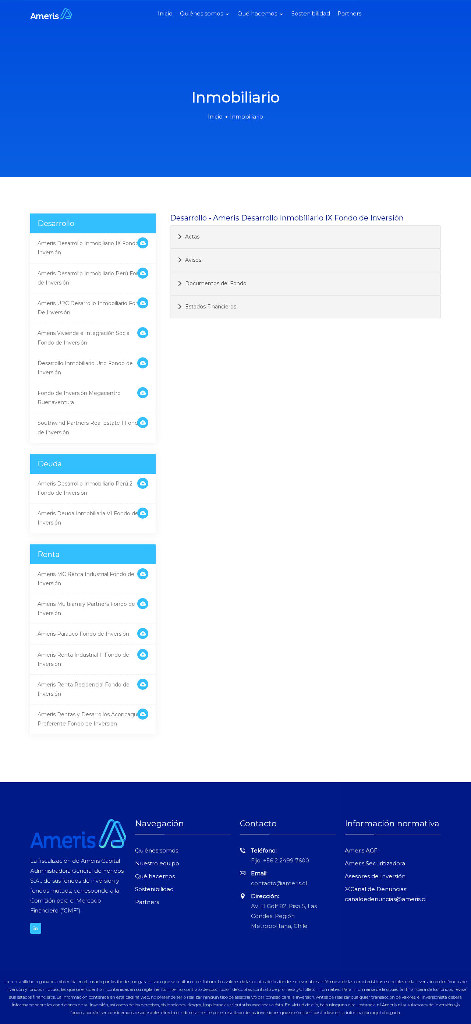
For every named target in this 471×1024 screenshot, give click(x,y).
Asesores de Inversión (375, 876)
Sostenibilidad (310, 13)
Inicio (165, 13)
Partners (349, 13)
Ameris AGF (361, 850)
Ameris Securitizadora (375, 863)
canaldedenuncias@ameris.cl (385, 899)
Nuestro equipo (157, 863)
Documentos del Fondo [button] (216, 283)
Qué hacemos (258, 13)
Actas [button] (192, 236)
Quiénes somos (202, 13)
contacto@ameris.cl (279, 883)
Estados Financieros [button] (210, 306)
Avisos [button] (193, 260)
